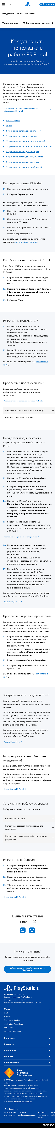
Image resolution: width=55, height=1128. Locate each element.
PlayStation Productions (13, 1024)
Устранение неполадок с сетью (21, 136)
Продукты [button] (9, 1038)
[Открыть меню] (3, 4)
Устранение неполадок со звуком (22, 162)
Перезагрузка (13, 120)
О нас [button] (7, 1009)
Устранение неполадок (18, 141)
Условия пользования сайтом (43, 1115)
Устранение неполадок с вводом (22, 151)
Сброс (9, 125)
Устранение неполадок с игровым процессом (28, 146)
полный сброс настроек (26, 242)
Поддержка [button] (10, 1050)
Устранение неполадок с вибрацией (24, 167)
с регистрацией (37, 141)
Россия (12, 1109)
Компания (8, 1027)
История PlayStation (12, 1031)
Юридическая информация (10, 1113)
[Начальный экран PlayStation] (27, 4)
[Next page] (52, 23)
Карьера (7, 1016)
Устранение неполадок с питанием (23, 130)
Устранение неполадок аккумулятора (24, 156)
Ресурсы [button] (8, 1056)
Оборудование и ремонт (14, 1000)
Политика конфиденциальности (27, 1113)
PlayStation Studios (12, 1020)
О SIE (6, 1013)
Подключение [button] (11, 1062)
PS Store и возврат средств (36, 23)
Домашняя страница (13, 994)
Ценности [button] (9, 1044)
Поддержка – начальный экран (18, 13)
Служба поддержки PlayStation (17, 997)
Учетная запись (10, 23)
